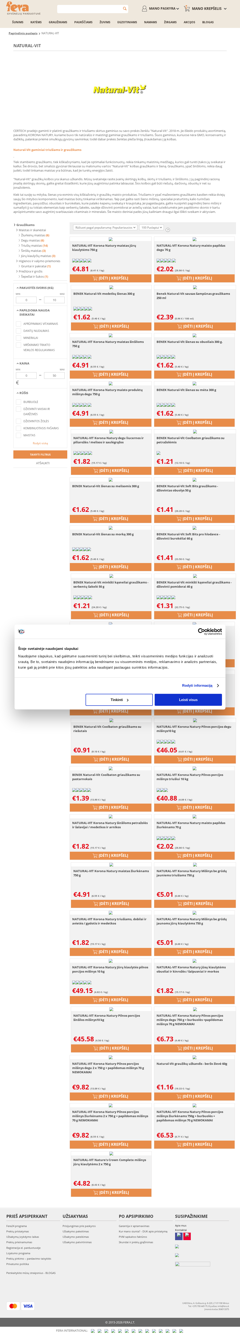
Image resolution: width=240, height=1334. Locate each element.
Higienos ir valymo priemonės (39, 261)
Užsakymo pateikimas (76, 1236)
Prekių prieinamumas (19, 1242)
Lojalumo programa (18, 1253)
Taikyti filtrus (40, 454)
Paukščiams (83, 22)
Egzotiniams (127, 22)
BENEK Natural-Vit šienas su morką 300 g (103, 534)
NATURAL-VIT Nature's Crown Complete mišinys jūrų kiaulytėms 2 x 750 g (109, 1162)
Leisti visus (188, 700)
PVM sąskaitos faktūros (133, 1236)
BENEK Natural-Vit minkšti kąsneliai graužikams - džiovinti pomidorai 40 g (194, 584)
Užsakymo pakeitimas (76, 1231)
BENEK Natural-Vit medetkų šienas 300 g (104, 293)
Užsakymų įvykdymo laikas (22, 1236)
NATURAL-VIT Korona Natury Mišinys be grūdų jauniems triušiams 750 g (192, 873)
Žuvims (105, 22)
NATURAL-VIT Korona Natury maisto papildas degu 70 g (191, 247)
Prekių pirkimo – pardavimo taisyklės (28, 1258)
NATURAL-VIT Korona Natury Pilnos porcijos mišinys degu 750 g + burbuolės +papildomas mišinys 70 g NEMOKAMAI (190, 1019)
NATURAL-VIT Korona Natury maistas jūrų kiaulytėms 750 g (104, 247)
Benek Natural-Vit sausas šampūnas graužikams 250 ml (193, 295)
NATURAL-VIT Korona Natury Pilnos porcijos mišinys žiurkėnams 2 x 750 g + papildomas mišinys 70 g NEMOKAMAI (110, 1116)
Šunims (17, 22)
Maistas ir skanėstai (32, 230)
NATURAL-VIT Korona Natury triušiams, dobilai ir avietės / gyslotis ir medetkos (109, 921)
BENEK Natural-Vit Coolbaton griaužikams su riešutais (107, 728)
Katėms (36, 22)
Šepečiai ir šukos (32, 276)
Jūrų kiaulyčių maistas (36, 256)
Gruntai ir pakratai (33, 266)
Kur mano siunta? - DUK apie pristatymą (143, 1231)
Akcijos (189, 22)
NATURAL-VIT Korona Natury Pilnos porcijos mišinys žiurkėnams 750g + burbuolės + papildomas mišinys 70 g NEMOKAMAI (190, 1116)
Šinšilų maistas (31, 251)
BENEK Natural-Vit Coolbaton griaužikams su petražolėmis (191, 440)
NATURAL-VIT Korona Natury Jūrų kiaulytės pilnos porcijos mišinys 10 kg (110, 969)
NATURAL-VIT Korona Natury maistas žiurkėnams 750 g (111, 873)
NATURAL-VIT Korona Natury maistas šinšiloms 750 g (108, 344)
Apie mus (180, 1225)
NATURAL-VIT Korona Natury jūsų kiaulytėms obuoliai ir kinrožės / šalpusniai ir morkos (191, 969)
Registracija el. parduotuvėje (23, 1248)
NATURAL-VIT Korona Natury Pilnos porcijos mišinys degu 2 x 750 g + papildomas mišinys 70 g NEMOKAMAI (108, 1068)
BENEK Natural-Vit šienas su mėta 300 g (186, 390)
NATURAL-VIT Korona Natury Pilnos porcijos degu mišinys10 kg (194, 728)
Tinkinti (117, 700)
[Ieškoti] (125, 8)
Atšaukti (42, 463)
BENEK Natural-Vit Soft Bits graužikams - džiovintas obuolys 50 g (187, 488)
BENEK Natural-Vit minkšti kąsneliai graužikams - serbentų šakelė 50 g (110, 584)
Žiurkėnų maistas (33, 235)
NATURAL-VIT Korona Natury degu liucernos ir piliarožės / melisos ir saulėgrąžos (108, 440)
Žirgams (170, 22)
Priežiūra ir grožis (30, 271)
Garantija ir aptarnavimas (134, 1226)
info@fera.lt (223, 1306)
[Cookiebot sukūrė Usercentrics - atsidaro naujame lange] (201, 631)
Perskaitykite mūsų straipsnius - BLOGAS (31, 1273)
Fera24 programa (16, 1226)
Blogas (208, 22)
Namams (150, 22)
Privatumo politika (17, 1264)
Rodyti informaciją (197, 685)
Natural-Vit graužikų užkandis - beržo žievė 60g (192, 1064)
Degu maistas (30, 240)
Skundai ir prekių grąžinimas (136, 1242)
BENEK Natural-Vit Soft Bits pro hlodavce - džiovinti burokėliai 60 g (188, 536)
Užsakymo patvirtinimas (77, 1242)
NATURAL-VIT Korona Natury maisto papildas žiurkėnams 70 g (191, 825)
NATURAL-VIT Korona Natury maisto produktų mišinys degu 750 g (107, 392)
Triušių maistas (31, 245)
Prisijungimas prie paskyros (79, 1226)
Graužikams (58, 22)
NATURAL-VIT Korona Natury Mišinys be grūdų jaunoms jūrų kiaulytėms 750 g (192, 921)
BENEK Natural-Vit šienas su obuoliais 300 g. (190, 342)
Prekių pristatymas (17, 1231)
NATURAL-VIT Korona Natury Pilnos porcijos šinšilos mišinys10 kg (106, 1017)
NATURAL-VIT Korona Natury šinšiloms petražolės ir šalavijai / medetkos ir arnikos (110, 825)
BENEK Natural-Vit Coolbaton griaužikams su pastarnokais (106, 777)
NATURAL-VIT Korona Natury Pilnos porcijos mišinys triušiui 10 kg (190, 777)
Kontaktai (181, 1230)
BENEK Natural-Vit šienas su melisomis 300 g (105, 486)
